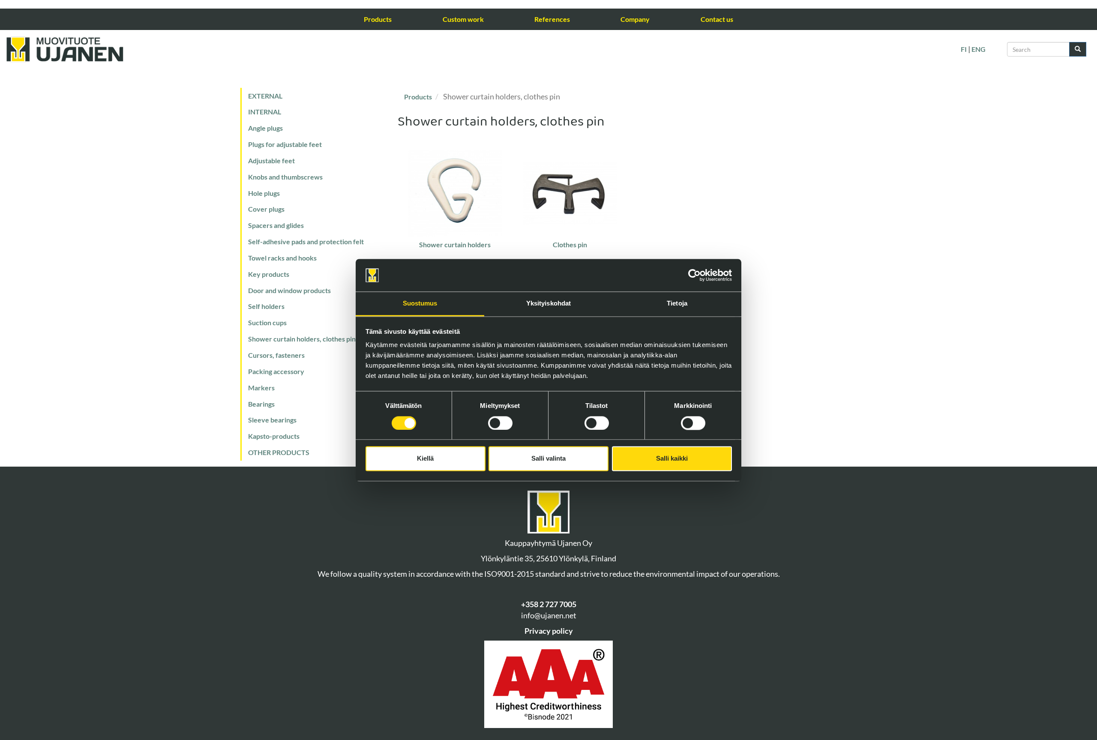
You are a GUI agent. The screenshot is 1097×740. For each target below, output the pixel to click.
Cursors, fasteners (276, 355)
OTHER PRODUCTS (278, 452)
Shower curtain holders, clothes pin (302, 339)
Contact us (717, 19)
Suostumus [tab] (420, 303)
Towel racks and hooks (282, 258)
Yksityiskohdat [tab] (548, 303)
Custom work (463, 19)
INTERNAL (264, 112)
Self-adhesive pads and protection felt (306, 241)
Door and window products (289, 290)
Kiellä (425, 458)
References (552, 19)
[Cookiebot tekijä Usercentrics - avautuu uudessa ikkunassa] (694, 275)
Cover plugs (266, 209)
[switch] (500, 423)
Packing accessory (276, 371)
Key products (268, 274)
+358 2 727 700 (546, 604)
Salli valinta (548, 458)
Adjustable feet (271, 160)
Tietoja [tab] (677, 303)
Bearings (261, 404)
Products (378, 19)
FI (964, 49)
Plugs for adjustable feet (285, 144)
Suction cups (267, 322)
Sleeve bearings (272, 420)
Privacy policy (549, 630)
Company (635, 19)
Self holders (266, 306)
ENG (978, 49)
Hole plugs (264, 193)
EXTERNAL (265, 96)
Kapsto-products (274, 436)
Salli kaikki (672, 458)
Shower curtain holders (455, 244)
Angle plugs (265, 128)
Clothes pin (570, 244)
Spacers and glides (276, 225)
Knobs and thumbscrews (285, 177)
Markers (261, 387)
